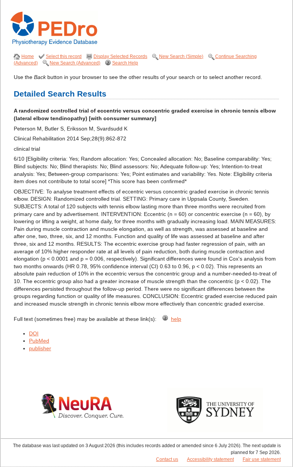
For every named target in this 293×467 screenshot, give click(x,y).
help (176, 319)
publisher (40, 348)
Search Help (125, 63)
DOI (34, 333)
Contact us (167, 459)
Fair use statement (262, 459)
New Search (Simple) (181, 56)
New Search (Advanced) (75, 63)
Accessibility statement (210, 459)
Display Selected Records (120, 56)
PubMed (39, 341)
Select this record (64, 56)
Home (27, 56)
